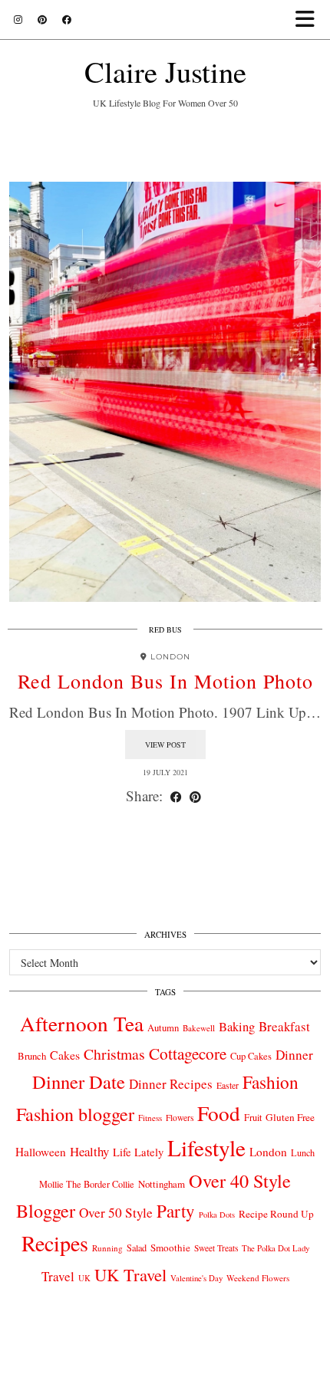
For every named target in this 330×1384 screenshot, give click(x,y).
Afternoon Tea (82, 1023)
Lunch (303, 1152)
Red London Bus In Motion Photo (165, 681)
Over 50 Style (116, 1212)
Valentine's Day (196, 1278)
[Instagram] (18, 19)
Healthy (89, 1151)
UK (84, 1278)
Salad (137, 1247)
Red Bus (165, 629)
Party (176, 1210)
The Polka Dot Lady (275, 1248)
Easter (227, 1085)
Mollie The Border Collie (86, 1184)
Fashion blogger (75, 1114)
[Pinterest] (42, 19)
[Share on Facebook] (176, 796)
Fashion (271, 1082)
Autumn (163, 1027)
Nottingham (161, 1184)
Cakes (65, 1055)
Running (107, 1248)
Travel (57, 1276)
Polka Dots (217, 1214)
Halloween (40, 1151)
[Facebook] (66, 19)
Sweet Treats (216, 1248)
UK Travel (130, 1274)
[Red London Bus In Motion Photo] (165, 392)
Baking (237, 1026)
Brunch (32, 1056)
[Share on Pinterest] (195, 796)
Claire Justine (165, 71)
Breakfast (284, 1026)
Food (218, 1113)
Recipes (54, 1242)
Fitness (150, 1117)
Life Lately (138, 1152)
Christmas (114, 1054)
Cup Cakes (251, 1056)
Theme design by (165, 1367)
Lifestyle (206, 1147)
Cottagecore (187, 1053)
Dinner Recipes (171, 1084)
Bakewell (199, 1028)
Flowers (179, 1117)
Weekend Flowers (257, 1278)
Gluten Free (290, 1117)
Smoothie (170, 1247)
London (268, 1151)
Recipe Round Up (276, 1214)
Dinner (294, 1054)
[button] (310, 19)
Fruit (253, 1117)
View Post (165, 744)
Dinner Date (78, 1081)
